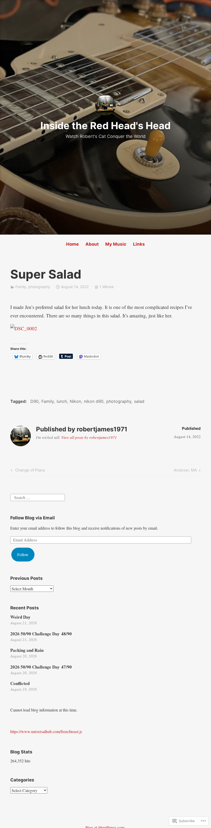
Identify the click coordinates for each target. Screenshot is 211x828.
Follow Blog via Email (32, 517)
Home (72, 244)
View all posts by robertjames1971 (89, 437)
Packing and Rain (26, 650)
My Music (115, 244)
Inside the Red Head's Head (105, 125)
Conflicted (20, 683)
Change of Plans (27, 471)
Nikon (75, 401)
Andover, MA (185, 471)
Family (20, 286)
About (92, 244)
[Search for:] (37, 497)
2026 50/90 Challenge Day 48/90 (41, 633)
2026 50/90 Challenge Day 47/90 (41, 667)
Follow (23, 554)
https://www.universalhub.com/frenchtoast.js (46, 731)
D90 (34, 401)
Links (139, 244)
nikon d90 (93, 401)
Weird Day (20, 617)
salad (139, 401)
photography (39, 286)
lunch (62, 401)
